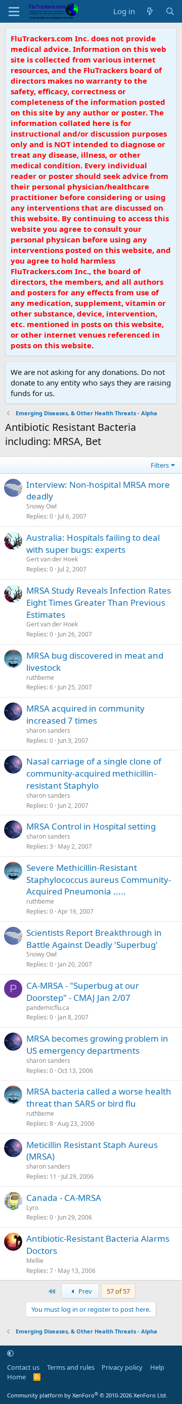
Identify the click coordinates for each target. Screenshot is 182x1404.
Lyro (32, 1207)
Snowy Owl (41, 506)
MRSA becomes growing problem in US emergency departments (97, 1044)
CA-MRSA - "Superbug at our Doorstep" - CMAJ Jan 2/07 (82, 991)
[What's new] (150, 11)
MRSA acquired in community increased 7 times (85, 714)
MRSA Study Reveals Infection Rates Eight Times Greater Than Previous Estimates (98, 602)
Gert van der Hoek (52, 559)
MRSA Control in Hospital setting (91, 826)
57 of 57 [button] (118, 1291)
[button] (10, 1353)
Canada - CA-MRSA (63, 1197)
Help (157, 1367)
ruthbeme (40, 677)
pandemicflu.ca (47, 1007)
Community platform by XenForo (87, 1395)
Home (16, 1376)
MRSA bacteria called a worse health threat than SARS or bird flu (98, 1097)
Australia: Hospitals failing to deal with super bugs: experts (93, 543)
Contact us (23, 1367)
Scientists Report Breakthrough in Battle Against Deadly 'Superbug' (94, 938)
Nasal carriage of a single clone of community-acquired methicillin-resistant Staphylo (93, 773)
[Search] (170, 11)
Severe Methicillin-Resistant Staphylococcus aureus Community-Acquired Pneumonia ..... (98, 880)
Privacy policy (122, 1367)
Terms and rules (71, 1367)
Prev (84, 1291)
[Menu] (14, 12)
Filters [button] (160, 465)
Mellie (34, 1260)
